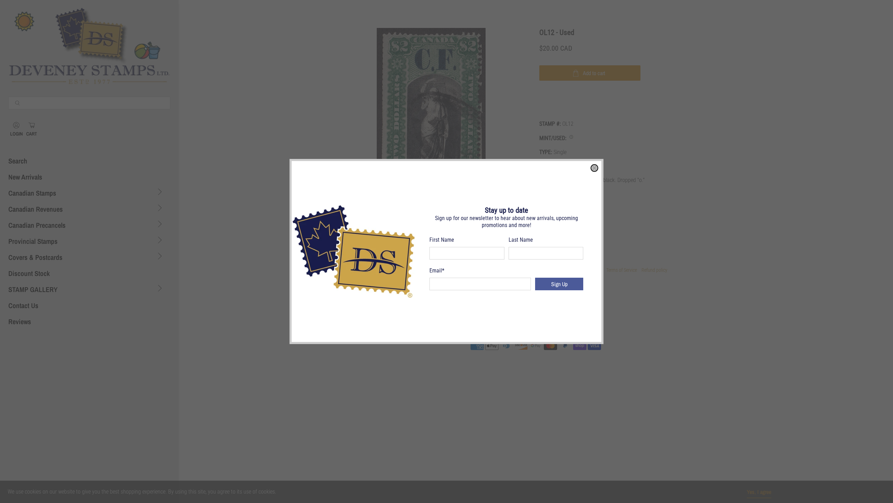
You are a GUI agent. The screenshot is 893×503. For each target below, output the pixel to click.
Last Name (521, 239)
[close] (594, 168)
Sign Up (559, 284)
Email (436, 270)
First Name (441, 239)
